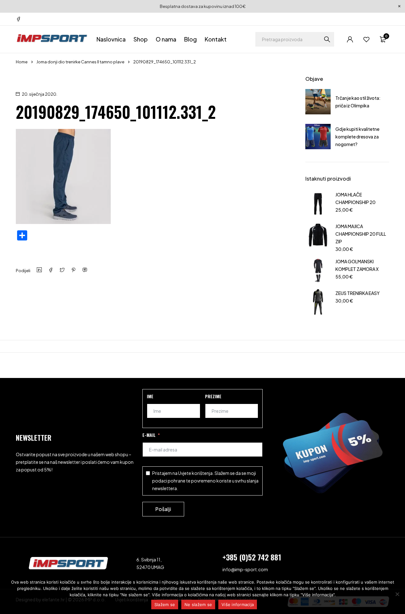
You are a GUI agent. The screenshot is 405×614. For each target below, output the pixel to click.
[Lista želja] (366, 39)
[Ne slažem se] (397, 594)
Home (22, 61)
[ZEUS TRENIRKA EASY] (318, 302)
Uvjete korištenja (195, 473)
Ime (150, 396)
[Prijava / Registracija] (350, 39)
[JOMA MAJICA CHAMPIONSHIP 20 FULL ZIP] (318, 236)
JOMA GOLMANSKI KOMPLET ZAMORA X (357, 265)
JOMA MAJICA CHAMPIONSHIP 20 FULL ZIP (360, 233)
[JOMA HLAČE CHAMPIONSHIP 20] (318, 203)
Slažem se (164, 604)
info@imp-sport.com (245, 569)
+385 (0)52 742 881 (251, 557)
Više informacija (237, 604)
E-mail (149, 435)
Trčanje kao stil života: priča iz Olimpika (358, 101)
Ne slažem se (198, 604)
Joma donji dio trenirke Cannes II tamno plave (80, 61)
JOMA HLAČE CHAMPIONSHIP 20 (355, 198)
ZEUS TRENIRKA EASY (357, 293)
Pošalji (163, 509)
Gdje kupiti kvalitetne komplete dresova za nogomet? (357, 136)
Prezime (213, 396)
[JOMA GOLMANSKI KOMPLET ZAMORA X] (318, 270)
